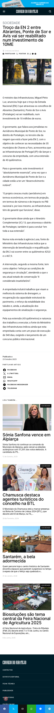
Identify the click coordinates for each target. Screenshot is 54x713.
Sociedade (11, 23)
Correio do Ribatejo (27, 11)
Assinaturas (8, 697)
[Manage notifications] (6, 699)
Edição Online (9, 704)
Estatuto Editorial (11, 677)
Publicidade (8, 691)
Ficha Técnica (9, 684)
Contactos (8, 670)
